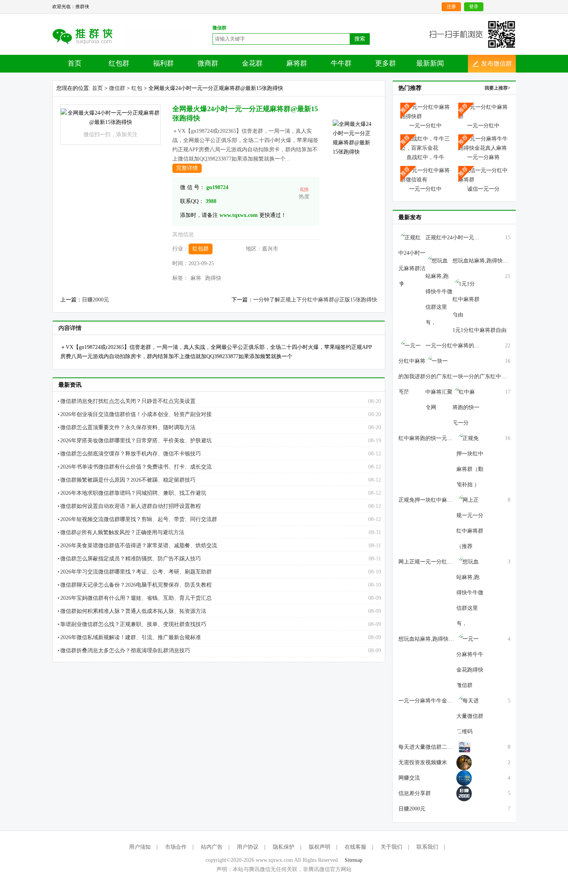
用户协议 (247, 847)
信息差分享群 (414, 793)
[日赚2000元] (464, 793)
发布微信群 (496, 63)
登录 (473, 6)
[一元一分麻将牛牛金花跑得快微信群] (469, 662)
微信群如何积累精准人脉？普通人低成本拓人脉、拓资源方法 (133, 611)
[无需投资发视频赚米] (464, 746)
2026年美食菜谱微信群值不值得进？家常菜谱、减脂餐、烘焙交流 (138, 545)
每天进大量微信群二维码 (428, 747)
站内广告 (212, 847)
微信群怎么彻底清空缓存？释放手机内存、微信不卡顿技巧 (130, 454)
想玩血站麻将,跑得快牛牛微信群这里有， (501, 261)
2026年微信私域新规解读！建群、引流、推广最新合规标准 (130, 637)
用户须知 (140, 847)
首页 (75, 63)
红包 (136, 88)
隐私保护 (283, 847)
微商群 (207, 63)
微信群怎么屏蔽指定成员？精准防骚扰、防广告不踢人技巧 (130, 559)
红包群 (119, 63)
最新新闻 (430, 63)
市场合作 (176, 847)
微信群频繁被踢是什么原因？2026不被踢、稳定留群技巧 (128, 480)
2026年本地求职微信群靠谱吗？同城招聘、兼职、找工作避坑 (133, 493)
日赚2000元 (95, 300)
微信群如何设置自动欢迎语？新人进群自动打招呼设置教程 (130, 506)
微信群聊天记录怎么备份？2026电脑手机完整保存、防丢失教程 (136, 585)
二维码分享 (88, 36)
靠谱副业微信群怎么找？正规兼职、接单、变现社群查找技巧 (133, 624)
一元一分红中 (425, 126)
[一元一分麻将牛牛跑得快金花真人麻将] (483, 143)
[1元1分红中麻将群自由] (466, 299)
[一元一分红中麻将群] (483, 111)
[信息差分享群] (464, 777)
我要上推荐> (497, 88)
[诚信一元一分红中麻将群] (483, 175)
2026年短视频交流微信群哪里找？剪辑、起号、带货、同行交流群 (138, 519)
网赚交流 (409, 778)
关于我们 (391, 847)
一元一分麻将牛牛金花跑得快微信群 (441, 701)
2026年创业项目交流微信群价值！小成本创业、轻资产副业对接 (136, 414)
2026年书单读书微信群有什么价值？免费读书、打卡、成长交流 (136, 467)
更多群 (385, 63)
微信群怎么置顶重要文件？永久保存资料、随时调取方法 (128, 427)
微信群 (117, 88)
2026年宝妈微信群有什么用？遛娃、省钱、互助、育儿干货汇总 (136, 598)
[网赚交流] (464, 762)
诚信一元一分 (483, 189)
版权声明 (319, 847)
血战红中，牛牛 (425, 157)
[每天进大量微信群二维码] (469, 716)
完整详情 (187, 168)
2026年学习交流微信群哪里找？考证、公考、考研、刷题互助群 (136, 572)
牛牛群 (341, 63)
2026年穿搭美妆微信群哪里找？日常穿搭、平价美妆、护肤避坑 (136, 440)
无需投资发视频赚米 (422, 762)
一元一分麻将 (483, 157)
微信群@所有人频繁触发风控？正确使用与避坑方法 (122, 532)
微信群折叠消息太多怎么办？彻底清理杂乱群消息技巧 (125, 650)
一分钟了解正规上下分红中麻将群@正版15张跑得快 (315, 300)
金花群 (252, 63)
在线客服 (355, 847)
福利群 (163, 63)
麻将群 (296, 63)
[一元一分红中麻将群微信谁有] (425, 175)
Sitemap (353, 860)
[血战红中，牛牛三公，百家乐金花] (425, 143)
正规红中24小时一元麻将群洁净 (463, 237)
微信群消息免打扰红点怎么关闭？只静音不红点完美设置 (128, 401)
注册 (451, 6)
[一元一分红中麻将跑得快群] (425, 111)
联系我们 (427, 847)
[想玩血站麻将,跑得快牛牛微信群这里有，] (469, 592)
